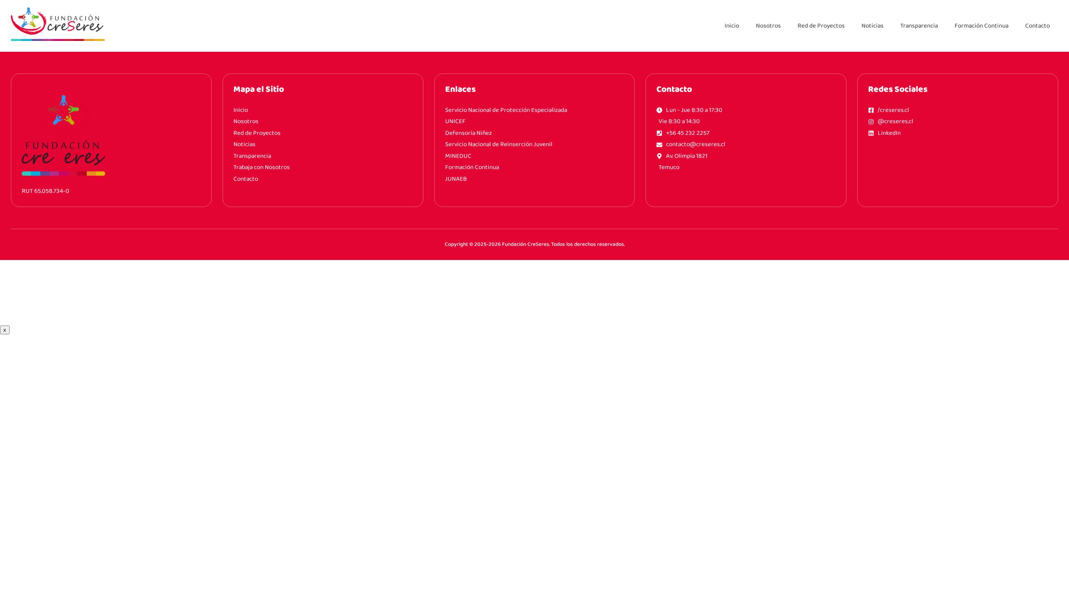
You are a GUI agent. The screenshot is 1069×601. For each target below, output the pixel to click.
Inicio (731, 26)
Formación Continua (981, 26)
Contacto (1037, 26)
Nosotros (768, 26)
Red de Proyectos (821, 26)
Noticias (872, 26)
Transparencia (919, 26)
